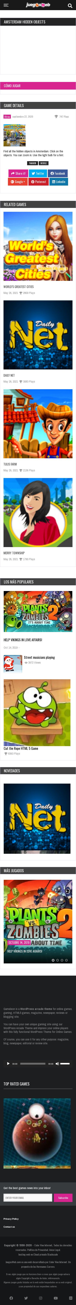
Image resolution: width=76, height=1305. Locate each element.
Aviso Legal (54, 1250)
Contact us (9, 1227)
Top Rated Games (17, 1084)
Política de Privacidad (37, 1250)
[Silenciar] (57, 1064)
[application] (38, 1063)
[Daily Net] (38, 334)
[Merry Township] (38, 512)
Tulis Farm (10, 464)
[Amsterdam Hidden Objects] (17, 136)
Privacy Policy (11, 1219)
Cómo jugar (12, 85)
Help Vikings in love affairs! (23, 639)
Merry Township (14, 553)
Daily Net (9, 375)
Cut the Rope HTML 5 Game (21, 748)
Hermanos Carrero (45, 1266)
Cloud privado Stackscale (45, 1254)
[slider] (65, 1063)
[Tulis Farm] (38, 423)
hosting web (24, 1254)
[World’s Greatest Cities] (38, 246)
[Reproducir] (8, 1064)
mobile (44, 163)
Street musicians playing (39, 657)
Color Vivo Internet (43, 1245)
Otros (7, 117)
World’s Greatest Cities (19, 287)
